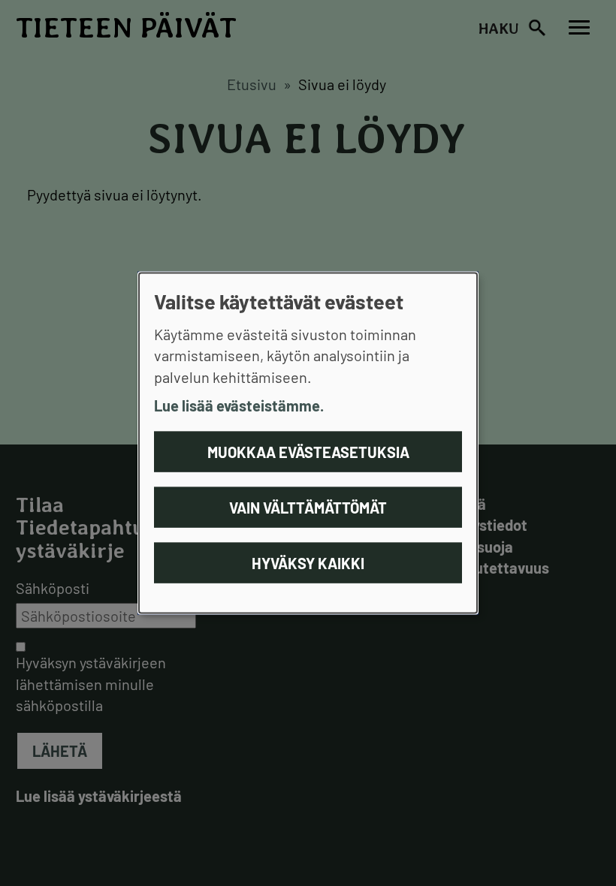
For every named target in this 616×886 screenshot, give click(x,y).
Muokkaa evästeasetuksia (308, 451)
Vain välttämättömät (308, 507)
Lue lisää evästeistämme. (239, 405)
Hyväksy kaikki (308, 562)
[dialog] (308, 443)
